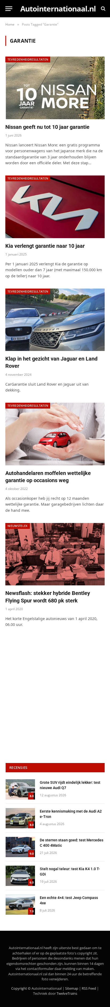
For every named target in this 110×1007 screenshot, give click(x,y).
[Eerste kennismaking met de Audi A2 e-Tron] (20, 818)
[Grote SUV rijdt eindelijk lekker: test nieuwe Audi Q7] (20, 789)
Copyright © (21, 988)
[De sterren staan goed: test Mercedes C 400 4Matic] (20, 847)
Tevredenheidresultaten (27, 59)
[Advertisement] (55, 696)
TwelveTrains (67, 993)
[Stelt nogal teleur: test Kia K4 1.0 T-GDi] (20, 876)
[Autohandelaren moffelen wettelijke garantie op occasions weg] (55, 434)
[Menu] (8, 9)
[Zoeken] (102, 9)
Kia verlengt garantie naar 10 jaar (45, 246)
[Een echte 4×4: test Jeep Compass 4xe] (20, 904)
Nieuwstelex (17, 526)
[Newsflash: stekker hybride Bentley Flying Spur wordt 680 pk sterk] (55, 554)
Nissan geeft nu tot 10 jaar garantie (47, 127)
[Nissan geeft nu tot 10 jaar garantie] (55, 88)
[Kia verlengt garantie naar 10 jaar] (55, 206)
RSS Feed (89, 988)
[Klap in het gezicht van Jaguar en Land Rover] (55, 320)
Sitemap (71, 988)
